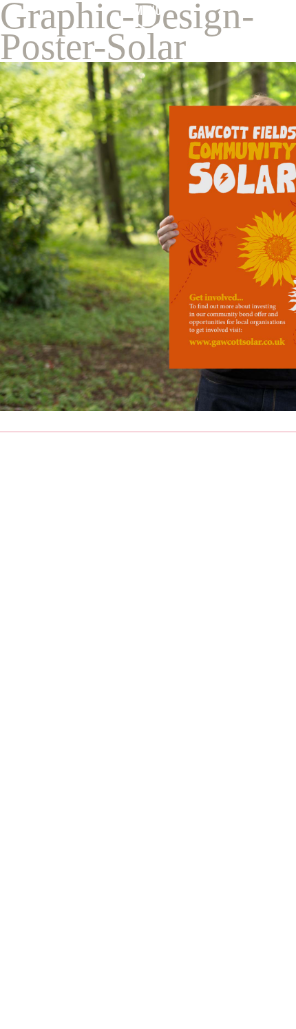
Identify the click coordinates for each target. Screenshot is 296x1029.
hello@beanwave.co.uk (109, 595)
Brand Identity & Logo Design (90, 884)
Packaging (38, 966)
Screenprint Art (52, 987)
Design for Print (52, 904)
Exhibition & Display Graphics (89, 946)
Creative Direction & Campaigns (96, 925)
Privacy (23, 768)
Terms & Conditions (77, 768)
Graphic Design (52, 863)
